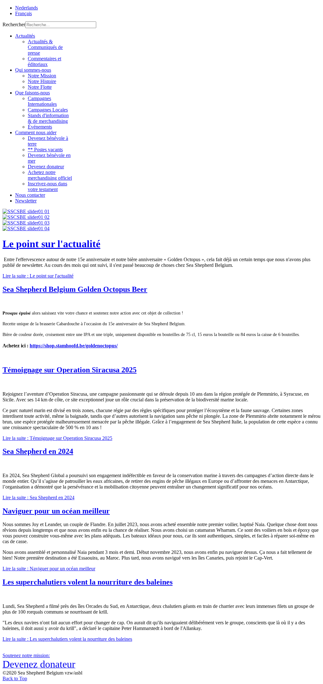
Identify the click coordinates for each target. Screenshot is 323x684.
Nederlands (26, 7)
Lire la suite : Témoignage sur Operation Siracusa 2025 (57, 438)
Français (23, 13)
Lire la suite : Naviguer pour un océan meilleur (49, 568)
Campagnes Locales (48, 109)
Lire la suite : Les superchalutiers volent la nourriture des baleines (67, 639)
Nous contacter (30, 195)
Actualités (25, 36)
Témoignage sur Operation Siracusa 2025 (70, 370)
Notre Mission (42, 75)
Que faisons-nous (32, 92)
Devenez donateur (46, 166)
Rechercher (14, 24)
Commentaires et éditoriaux (44, 61)
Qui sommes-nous (33, 70)
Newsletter (26, 200)
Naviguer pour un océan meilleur (56, 511)
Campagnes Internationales (42, 101)
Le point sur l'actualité (51, 243)
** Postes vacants (45, 149)
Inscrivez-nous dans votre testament (47, 186)
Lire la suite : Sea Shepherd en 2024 (38, 497)
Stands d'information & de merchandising (48, 118)
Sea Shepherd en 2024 (38, 451)
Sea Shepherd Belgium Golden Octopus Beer (75, 289)
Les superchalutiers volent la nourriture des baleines (88, 582)
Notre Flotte (40, 87)
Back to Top (15, 678)
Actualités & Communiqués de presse (45, 47)
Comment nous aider (35, 132)
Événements (40, 126)
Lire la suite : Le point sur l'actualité (38, 276)
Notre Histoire (42, 81)
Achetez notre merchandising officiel (50, 175)
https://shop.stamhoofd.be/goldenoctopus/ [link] (74, 345)
